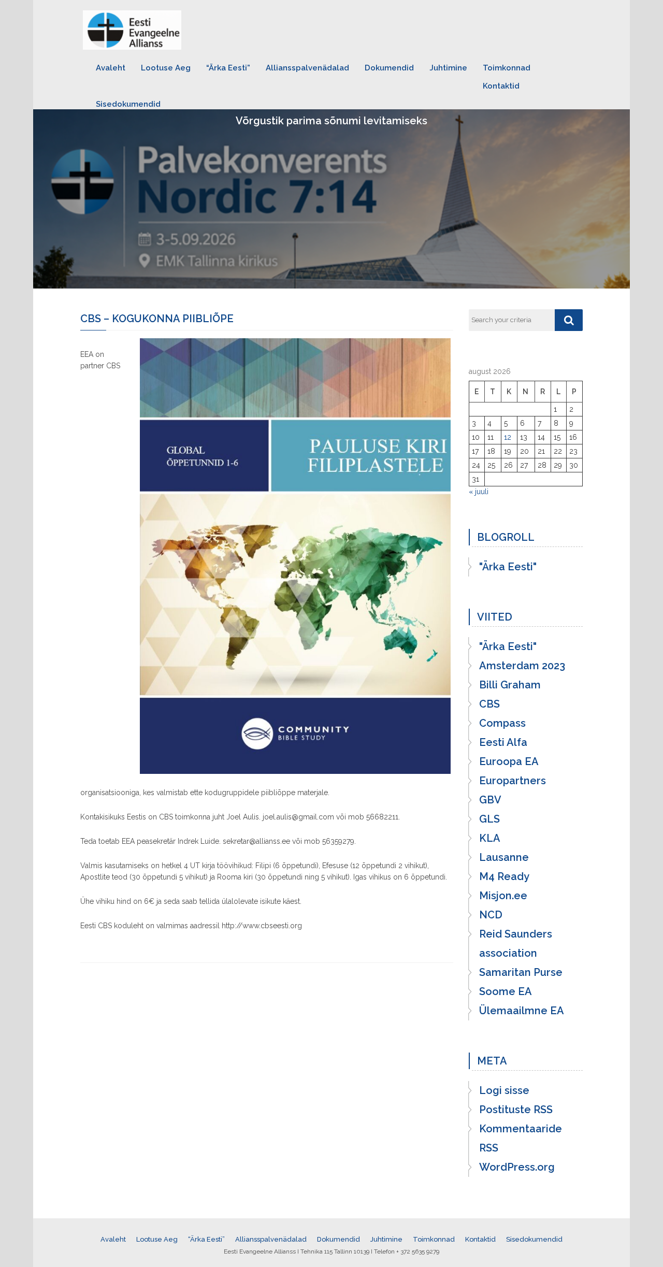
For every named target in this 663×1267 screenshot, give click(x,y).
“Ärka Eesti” (228, 68)
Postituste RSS (516, 1109)
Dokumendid (389, 68)
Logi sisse (504, 1090)
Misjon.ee (503, 895)
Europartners (512, 780)
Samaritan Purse (521, 972)
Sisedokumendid (128, 104)
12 (507, 437)
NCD (490, 915)
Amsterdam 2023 (522, 665)
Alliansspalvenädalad (307, 68)
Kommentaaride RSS (520, 1138)
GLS (489, 819)
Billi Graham (510, 685)
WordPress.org (517, 1167)
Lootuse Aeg (166, 68)
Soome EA (505, 991)
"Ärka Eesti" (508, 566)
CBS (489, 704)
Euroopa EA (509, 761)
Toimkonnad (506, 68)
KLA (489, 838)
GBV (490, 800)
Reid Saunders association (515, 943)
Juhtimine (448, 68)
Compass (502, 723)
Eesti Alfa (503, 742)
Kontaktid (501, 86)
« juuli (478, 491)
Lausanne (504, 857)
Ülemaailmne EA (521, 1010)
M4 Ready (504, 876)
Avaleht (110, 68)
